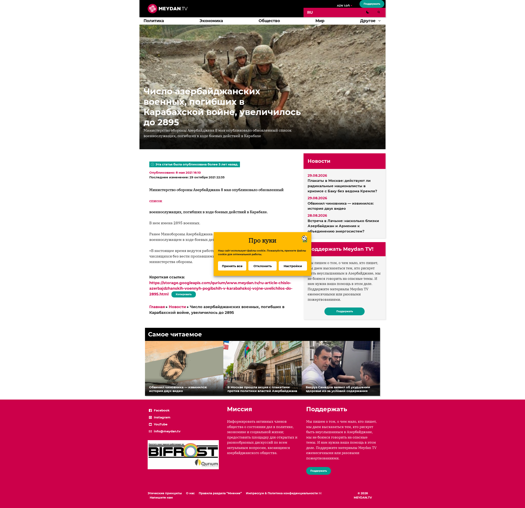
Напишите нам (161, 497)
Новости (177, 307)
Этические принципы (165, 493)
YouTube (160, 424)
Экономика (211, 20)
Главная (157, 307)
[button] (380, 21)
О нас (190, 493)
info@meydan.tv (167, 431)
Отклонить (262, 266)
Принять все (232, 266)
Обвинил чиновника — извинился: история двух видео (341, 206)
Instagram (162, 417)
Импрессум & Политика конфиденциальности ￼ (284, 493)
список (155, 200)
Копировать (182, 293)
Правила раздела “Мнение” (220, 493)
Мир (319, 20)
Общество (269, 20)
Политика (154, 20)
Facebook (162, 410)
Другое (367, 20)
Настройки (293, 266)
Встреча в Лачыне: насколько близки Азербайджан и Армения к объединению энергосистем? (343, 226)
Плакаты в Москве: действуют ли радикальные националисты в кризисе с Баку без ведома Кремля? (342, 186)
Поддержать (372, 3)
